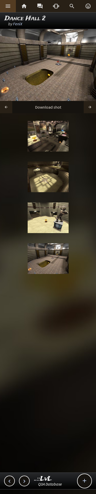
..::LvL (43, 478)
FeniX (17, 23)
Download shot (48, 107)
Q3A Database (50, 484)
